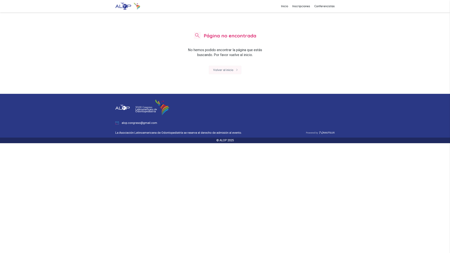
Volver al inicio (226, 69)
